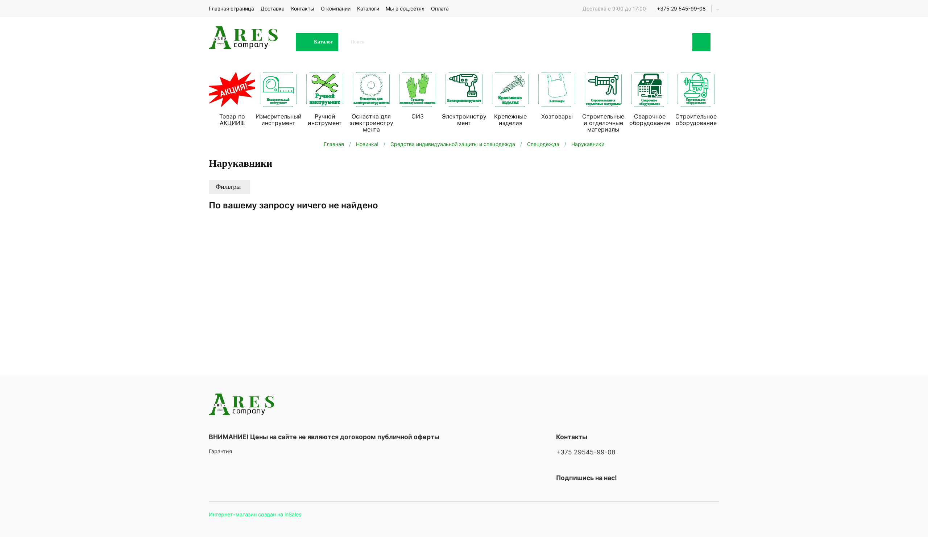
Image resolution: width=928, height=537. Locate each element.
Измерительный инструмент (279, 119)
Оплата (440, 8)
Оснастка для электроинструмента (371, 123)
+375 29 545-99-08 (681, 8)
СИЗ (417, 116)
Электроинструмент (464, 119)
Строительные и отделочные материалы (603, 123)
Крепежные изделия (510, 119)
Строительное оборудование (696, 119)
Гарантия (220, 451)
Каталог (323, 42)
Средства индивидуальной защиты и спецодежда (452, 144)
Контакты (302, 8)
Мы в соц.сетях (405, 8)
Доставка (273, 8)
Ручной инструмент (325, 119)
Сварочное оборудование (649, 119)
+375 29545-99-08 (586, 452)
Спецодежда (543, 144)
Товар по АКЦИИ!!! (232, 119)
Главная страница (231, 8)
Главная (334, 144)
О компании (336, 8)
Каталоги (368, 8)
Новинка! (367, 144)
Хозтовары (557, 116)
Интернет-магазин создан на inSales (255, 514)
